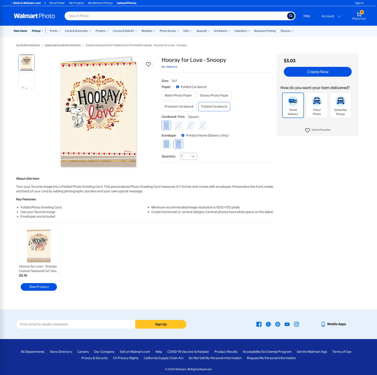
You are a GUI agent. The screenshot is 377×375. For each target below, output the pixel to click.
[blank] (166, 144)
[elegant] (190, 125)
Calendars (240, 30)
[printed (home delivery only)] (178, 144)
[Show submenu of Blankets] (154, 30)
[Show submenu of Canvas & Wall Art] (136, 30)
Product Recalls (226, 352)
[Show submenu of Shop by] (292, 30)
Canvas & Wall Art (123, 30)
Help (306, 16)
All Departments (33, 352)
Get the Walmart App (312, 352)
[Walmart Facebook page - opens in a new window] (259, 324)
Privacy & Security (94, 358)
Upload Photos (126, 3)
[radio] (26, 62)
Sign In (359, 3)
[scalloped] (202, 125)
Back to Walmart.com (27, 3)
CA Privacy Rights (126, 358)
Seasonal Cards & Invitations (63, 45)
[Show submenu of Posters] (107, 30)
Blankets (147, 30)
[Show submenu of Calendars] (249, 30)
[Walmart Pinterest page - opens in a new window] (277, 324)
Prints (53, 30)
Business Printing (265, 30)
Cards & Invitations (28, 45)
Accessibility (252, 352)
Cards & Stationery (76, 30)
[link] (38, 261)
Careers (83, 352)
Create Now (318, 71)
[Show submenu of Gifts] (191, 30)
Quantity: (169, 156)
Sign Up (161, 324)
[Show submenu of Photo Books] (178, 30)
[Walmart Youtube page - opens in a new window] (287, 324)
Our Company (104, 352)
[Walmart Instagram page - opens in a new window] (296, 324)
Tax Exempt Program (276, 352)
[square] (166, 125)
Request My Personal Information (271, 358)
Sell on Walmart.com (135, 352)
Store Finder (57, 3)
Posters (100, 30)
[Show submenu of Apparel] (208, 30)
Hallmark (171, 66)
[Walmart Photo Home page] (34, 15)
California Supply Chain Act (163, 358)
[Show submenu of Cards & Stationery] (90, 30)
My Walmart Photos (100, 3)
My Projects (76, 3)
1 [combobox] (181, 156)
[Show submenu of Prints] (59, 30)
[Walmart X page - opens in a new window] (268, 324)
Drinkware (220, 30)
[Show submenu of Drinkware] (229, 30)
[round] (178, 125)
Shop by (286, 30)
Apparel (202, 30)
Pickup (36, 30)
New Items (20, 30)
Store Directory (61, 352)
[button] (317, 130)
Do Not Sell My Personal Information (215, 358)
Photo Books (168, 30)
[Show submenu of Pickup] (43, 30)
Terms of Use (341, 352)
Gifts (186, 30)
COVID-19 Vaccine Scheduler (188, 352)
